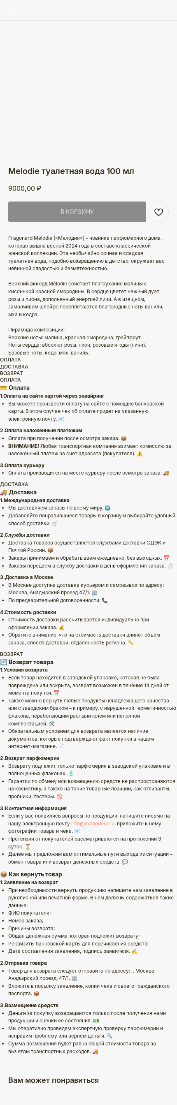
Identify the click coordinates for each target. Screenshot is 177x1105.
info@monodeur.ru (92, 823)
